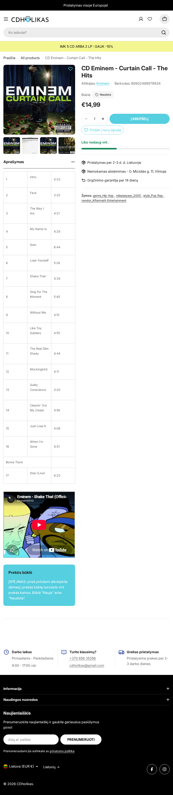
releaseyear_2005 (129, 195)
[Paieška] (163, 32)
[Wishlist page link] (150, 19)
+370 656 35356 (82, 658)
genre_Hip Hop (103, 195)
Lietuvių (49, 767)
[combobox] (86, 32)
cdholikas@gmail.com (86, 665)
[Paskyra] (146, 19)
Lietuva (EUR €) (21, 766)
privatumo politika (62, 751)
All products (30, 58)
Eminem (102, 83)
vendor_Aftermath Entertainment (103, 200)
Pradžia (9, 58)
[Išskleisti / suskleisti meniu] (5, 19)
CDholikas (25, 784)
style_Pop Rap (153, 195)
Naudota (105, 94)
